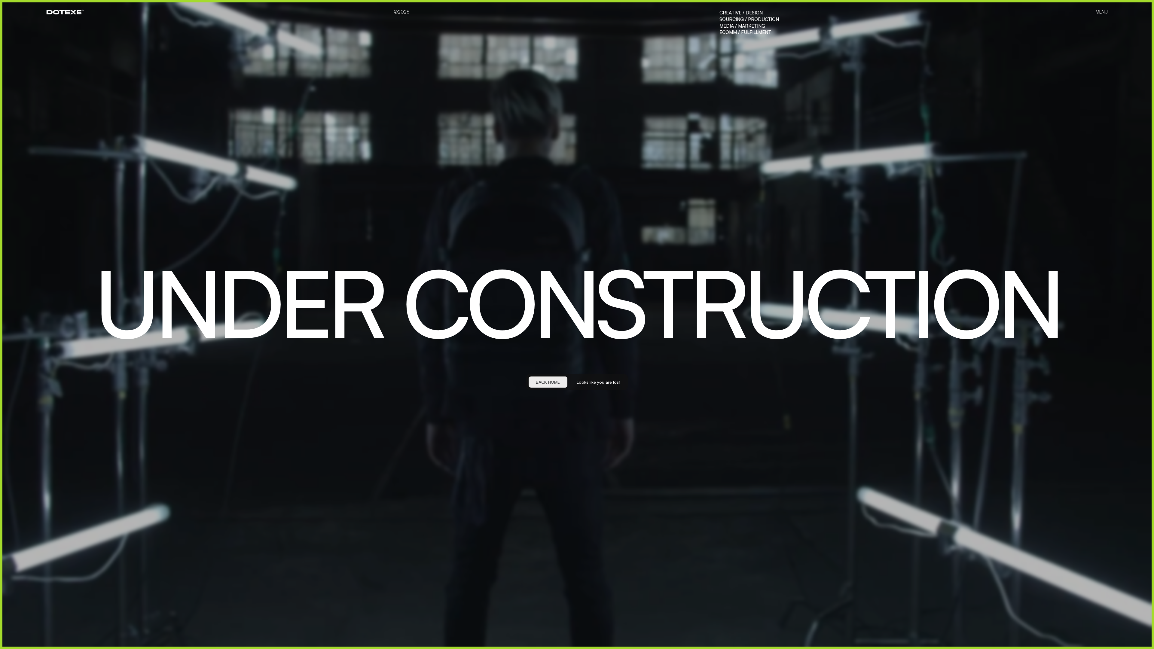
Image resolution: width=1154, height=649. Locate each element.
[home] (65, 12)
